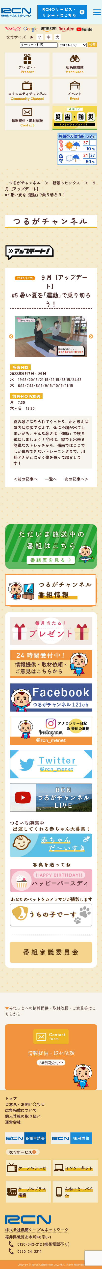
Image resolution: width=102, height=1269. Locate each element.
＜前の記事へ (25, 479)
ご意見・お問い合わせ (25, 1104)
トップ (11, 1098)
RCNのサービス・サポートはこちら (59, 12)
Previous (11, 336)
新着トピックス (66, 183)
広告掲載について (21, 1110)
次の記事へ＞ (76, 479)
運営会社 (13, 1122)
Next (90, 336)
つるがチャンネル (25, 183)
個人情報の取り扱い (25, 1116)
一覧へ (51, 479)
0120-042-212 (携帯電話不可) (43, 1244)
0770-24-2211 (29, 1251)
